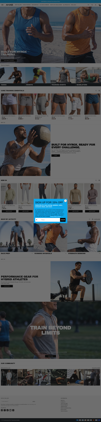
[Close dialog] (65, 200)
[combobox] (38, 220)
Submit (63, 219)
